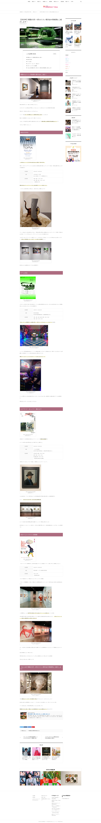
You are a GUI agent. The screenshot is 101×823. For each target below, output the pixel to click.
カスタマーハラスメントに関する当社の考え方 (36, 799)
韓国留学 (66, 55)
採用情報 (34, 797)
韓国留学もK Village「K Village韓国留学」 (56, 801)
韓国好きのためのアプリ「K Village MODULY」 (56, 804)
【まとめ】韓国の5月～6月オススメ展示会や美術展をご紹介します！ (39, 67)
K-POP (72, 1)
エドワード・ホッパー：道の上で (33, 63)
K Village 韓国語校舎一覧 (65, 798)
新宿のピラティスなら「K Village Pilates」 (55, 815)
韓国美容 (50, 1)
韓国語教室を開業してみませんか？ (45, 799)
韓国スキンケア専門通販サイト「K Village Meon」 (56, 806)
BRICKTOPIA (29, 59)
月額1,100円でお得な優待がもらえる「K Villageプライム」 (56, 809)
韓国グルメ (39, 1)
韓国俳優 (62, 1)
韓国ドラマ (67, 1)
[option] (33, 778)
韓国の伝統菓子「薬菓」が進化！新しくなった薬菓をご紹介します (39, 713)
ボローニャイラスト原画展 (32, 65)
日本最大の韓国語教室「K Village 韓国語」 (55, 798)
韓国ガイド (34, 1)
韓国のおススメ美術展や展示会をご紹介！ (34, 57)
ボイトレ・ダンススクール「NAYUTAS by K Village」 (55, 812)
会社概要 (34, 795)
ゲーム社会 (29, 61)
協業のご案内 (43, 797)
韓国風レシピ (45, 1)
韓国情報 (33, 730)
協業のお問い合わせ (44, 795)
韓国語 (29, 1)
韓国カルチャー (56, 1)
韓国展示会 (30, 730)
